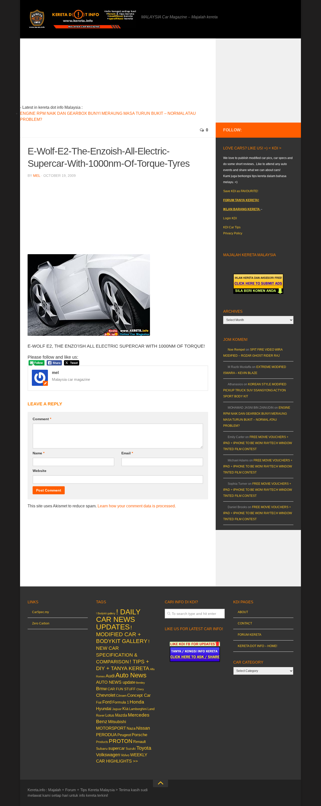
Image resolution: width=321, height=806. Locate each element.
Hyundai (103, 708)
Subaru (102, 748)
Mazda (121, 715)
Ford (107, 702)
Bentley (140, 682)
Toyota (143, 748)
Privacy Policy (232, 233)
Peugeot (124, 735)
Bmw (101, 688)
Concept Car (139, 695)
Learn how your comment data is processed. (137, 506)
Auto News (130, 675)
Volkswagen (108, 754)
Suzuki (131, 748)
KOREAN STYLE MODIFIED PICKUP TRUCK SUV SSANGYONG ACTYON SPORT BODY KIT (254, 390)
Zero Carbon (40, 623)
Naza (131, 728)
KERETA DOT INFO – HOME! (257, 646)
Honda (137, 702)
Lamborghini (138, 709)
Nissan (143, 728)
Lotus (109, 715)
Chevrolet (105, 695)
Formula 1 (120, 702)
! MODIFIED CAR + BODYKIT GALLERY (121, 634)
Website (39, 471)
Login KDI (230, 218)
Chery (140, 689)
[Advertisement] (126, 73)
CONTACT (245, 623)
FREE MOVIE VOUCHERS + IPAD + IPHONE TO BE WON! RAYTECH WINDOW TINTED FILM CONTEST (257, 443)
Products (102, 742)
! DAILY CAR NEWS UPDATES (118, 619)
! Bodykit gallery (105, 613)
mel (36, 176)
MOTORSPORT (111, 728)
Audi (110, 675)
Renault (139, 741)
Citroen (121, 695)
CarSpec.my (40, 612)
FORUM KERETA (249, 634)
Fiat (99, 702)
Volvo (125, 755)
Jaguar (117, 709)
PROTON (120, 741)
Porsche (139, 734)
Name (38, 453)
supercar (116, 748)
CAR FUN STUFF (122, 689)
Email (127, 453)
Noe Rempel (236, 349)
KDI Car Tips (231, 227)
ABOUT (243, 612)
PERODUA (106, 734)
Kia (125, 708)
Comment (42, 419)
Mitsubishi (117, 722)
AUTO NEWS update (115, 682)
